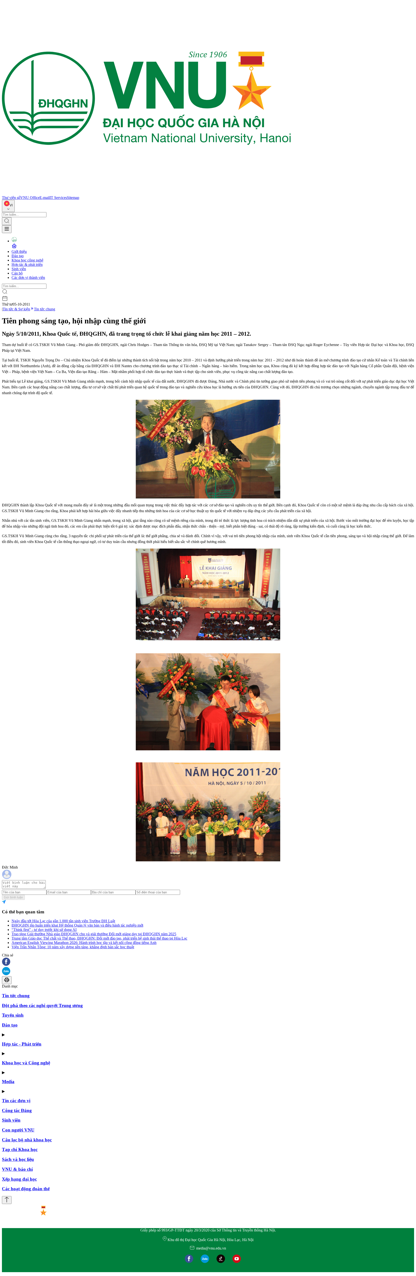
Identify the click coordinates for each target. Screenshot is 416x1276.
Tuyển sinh (13, 1015)
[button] (208, 962)
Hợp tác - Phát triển (21, 1044)
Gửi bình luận (13, 897)
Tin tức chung (44, 309)
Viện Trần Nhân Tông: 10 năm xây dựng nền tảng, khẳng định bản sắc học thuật (73, 947)
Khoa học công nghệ (27, 260)
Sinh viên (19, 269)
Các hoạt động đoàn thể (26, 1188)
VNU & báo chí (17, 1169)
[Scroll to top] (7, 1200)
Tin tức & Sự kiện (16, 309)
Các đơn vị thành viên (28, 277)
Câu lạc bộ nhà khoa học (27, 1139)
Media (8, 1081)
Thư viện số (11, 198)
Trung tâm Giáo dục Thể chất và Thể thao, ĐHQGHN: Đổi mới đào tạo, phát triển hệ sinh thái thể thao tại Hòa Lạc (99, 938)
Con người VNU (18, 1129)
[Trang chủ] (146, 193)
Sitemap (73, 198)
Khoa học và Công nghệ (26, 1062)
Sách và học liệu (18, 1159)
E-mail (44, 198)
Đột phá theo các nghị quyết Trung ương (42, 1005)
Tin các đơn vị (16, 1100)
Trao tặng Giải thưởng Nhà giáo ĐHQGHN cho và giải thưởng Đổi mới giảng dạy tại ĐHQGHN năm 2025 (94, 934)
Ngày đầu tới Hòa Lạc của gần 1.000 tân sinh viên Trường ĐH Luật (63, 921)
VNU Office (29, 198)
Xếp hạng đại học (19, 1179)
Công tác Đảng (17, 1110)
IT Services (58, 198)
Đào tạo (18, 256)
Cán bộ (17, 273)
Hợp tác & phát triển (27, 264)
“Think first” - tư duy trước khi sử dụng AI (44, 930)
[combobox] (8, 206)
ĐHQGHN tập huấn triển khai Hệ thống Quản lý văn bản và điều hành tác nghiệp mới (77, 925)
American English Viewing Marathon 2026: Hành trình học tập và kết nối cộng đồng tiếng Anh (84, 943)
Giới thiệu (19, 251)
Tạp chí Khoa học (20, 1149)
